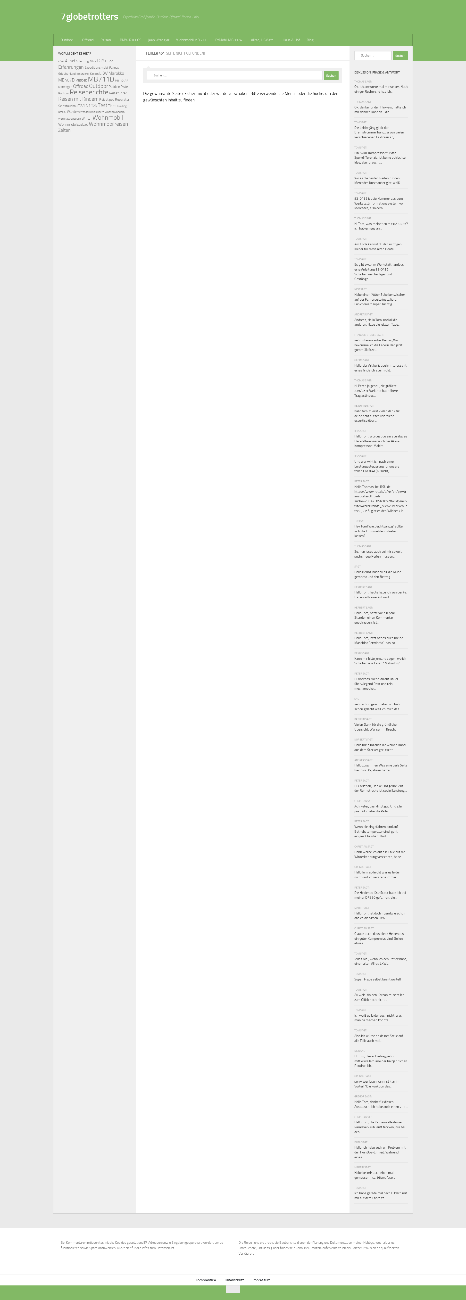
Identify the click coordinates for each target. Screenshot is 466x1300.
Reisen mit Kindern (78, 99)
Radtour (63, 93)
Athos (93, 61)
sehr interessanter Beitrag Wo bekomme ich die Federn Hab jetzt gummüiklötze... (378, 345)
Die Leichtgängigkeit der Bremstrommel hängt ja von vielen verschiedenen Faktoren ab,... (379, 132)
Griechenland (67, 73)
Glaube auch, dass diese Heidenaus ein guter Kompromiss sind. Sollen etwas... (379, 938)
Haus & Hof (291, 40)
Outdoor (66, 40)
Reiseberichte (89, 92)
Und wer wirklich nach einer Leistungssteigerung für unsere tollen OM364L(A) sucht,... (376, 466)
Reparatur (122, 99)
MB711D (101, 79)
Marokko (116, 73)
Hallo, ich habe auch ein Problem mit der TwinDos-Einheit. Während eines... (380, 1152)
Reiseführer (118, 93)
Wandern (73, 112)
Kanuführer (82, 73)
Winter (87, 118)
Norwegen (65, 87)
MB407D (66, 80)
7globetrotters (89, 16)
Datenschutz (234, 1280)
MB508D (81, 80)
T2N (94, 106)
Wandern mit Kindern (92, 112)
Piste (124, 87)
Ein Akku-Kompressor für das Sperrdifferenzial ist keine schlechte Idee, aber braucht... (380, 158)
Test (102, 105)
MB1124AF (121, 80)
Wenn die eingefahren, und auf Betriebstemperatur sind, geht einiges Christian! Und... (376, 831)
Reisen (105, 40)
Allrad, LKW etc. (262, 40)
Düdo (109, 61)
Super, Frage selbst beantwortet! (377, 979)
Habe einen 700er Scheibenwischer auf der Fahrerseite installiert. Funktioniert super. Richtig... (379, 299)
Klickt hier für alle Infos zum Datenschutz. (146, 1248)
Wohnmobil (107, 117)
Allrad (70, 60)
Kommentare (206, 1280)
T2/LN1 (84, 105)
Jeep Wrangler (158, 40)
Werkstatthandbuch (69, 118)
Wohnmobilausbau (73, 124)
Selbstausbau (67, 106)
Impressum (261, 1280)
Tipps (112, 106)
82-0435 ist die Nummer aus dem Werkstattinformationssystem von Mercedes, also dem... (379, 203)
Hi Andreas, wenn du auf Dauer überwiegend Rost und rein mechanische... (376, 684)
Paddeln (114, 87)
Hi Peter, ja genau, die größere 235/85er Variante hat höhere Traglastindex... (376, 390)
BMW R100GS (130, 40)
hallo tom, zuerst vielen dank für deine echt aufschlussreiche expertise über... (377, 416)
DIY (100, 61)
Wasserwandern (115, 112)
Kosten (94, 73)
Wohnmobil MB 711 (191, 40)
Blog (310, 40)
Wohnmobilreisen (108, 124)
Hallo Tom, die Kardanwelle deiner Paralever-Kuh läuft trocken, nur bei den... (379, 1127)
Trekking (122, 106)
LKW (103, 73)
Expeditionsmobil (96, 68)
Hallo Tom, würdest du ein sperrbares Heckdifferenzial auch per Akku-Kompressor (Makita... (380, 441)
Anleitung (82, 61)
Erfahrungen (71, 67)
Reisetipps (106, 100)
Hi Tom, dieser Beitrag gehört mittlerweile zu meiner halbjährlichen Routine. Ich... (380, 1061)
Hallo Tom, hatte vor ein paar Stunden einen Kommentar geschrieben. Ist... (374, 618)
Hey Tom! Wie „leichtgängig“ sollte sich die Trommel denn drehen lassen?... (378, 531)
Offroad (88, 40)
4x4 (61, 61)
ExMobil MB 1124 (228, 40)
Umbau (62, 112)
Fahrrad (114, 67)
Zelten (64, 130)
